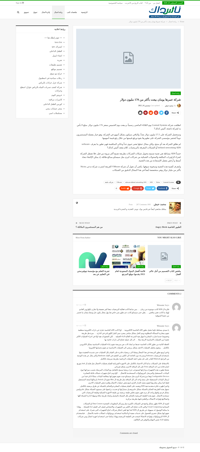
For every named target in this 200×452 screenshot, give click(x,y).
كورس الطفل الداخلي (52, 104)
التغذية (130, 209)
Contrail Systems (168, 182)
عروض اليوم (57, 95)
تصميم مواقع (56, 69)
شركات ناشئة (109, 182)
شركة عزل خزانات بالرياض (50, 83)
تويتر (136, 209)
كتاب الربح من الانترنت (134, 3)
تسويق (26, 12)
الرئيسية (84, 12)
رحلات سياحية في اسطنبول (50, 78)
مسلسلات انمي (55, 113)
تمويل (35, 12)
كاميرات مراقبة (55, 100)
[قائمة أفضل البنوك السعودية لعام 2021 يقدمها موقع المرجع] (128, 256)
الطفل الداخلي (55, 51)
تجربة (59, 60)
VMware (119, 182)
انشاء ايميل (57, 56)
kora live (58, 42)
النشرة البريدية (120, 209)
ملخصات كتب (72, 12)
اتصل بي (156, 3)
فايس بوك (143, 209)
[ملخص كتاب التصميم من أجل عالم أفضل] (164, 256)
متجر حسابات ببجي (54, 109)
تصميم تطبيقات (55, 65)
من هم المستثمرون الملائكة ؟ (89, 227)
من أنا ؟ (148, 3)
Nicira (158, 182)
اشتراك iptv (57, 47)
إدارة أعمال (46, 12)
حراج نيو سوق (56, 74)
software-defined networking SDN (135, 182)
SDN (151, 182)
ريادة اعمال (58, 12)
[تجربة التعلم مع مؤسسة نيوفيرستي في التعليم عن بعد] (92, 256)
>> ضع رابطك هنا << (53, 38)
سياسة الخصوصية (115, 3)
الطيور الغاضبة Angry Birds (168, 227)
